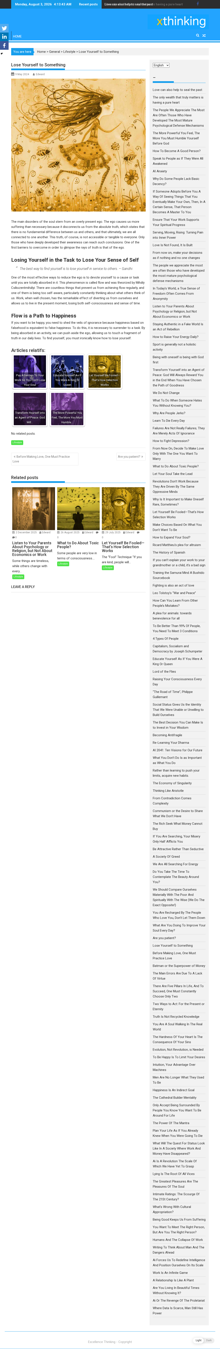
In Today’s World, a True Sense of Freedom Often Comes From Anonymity (176, 293)
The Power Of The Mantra (171, 1123)
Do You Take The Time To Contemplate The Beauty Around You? (176, 877)
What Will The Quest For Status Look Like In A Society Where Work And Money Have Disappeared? (179, 1148)
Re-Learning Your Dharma (171, 743)
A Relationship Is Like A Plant (173, 1280)
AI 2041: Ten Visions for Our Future (177, 750)
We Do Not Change (166, 393)
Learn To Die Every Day (169, 421)
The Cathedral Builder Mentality (174, 1098)
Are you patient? (129, 456)
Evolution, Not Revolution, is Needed (178, 1050)
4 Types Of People (166, 639)
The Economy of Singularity (172, 783)
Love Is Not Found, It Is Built (172, 245)
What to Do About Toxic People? (176, 466)
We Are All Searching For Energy (175, 864)
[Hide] (1, 53)
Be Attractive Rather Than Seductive (178, 849)
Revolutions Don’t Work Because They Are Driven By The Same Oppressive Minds (176, 486)
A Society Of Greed (166, 857)
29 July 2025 (113, 532)
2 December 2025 (26, 532)
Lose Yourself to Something (173, 946)
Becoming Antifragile (167, 735)
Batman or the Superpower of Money (179, 966)
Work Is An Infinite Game (170, 1273)
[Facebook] (4, 45)
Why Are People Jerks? (169, 413)
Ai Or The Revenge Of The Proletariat (179, 1300)
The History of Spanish (169, 552)
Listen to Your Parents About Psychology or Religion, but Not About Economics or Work (175, 311)
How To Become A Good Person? (177, 151)
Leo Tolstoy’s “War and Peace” (174, 593)
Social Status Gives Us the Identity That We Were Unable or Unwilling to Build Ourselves (178, 710)
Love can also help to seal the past (177, 90)
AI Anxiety (160, 171)
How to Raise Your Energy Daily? (176, 337)
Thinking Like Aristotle (168, 791)
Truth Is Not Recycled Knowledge (176, 1017)
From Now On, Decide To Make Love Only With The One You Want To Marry (178, 454)
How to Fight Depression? (171, 441)
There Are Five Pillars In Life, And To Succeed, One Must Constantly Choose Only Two (178, 991)
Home (17, 36)
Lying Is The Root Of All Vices (174, 1174)
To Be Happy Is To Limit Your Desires (179, 1057)
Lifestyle (69, 52)
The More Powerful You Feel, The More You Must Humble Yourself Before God (176, 138)
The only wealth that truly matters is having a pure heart (143, 4)
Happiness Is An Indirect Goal (173, 1090)
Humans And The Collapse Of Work (178, 1240)
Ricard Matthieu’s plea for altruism (177, 545)
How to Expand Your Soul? (171, 537)
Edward (40, 74)
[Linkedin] (4, 37)
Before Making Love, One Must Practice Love (41, 459)
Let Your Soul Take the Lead (172, 474)
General (54, 52)
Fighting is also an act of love (173, 585)
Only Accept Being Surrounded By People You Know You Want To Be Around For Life (177, 1110)
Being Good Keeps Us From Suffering (179, 1219)
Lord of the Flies (164, 672)
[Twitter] (4, 28)
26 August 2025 (70, 532)
